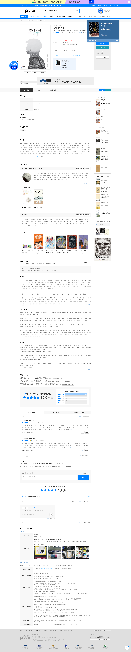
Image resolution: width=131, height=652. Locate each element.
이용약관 (30, 630)
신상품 (34, 16)
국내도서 (26, 20)
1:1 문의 (51, 568)
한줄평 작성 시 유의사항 (88, 473)
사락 (55, 16)
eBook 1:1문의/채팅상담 (104, 637)
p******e (32, 440)
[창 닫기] (74, 59)
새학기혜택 (81, 16)
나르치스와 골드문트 (105, 210)
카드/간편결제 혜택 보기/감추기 (76, 50)
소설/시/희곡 (33, 20)
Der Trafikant (84, 30)
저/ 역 (59, 30)
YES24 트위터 (98, 630)
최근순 (79, 416)
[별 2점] (25, 473)
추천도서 (104, 16)
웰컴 (22, 20)
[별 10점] (32, 473)
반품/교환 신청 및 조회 (44, 568)
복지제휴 (65, 630)
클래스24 (64, 16)
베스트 (30, 16)
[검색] (77, 11)
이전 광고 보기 (109, 13)
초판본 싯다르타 (104, 165)
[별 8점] (30, 473)
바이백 (42, 16)
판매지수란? (77, 32)
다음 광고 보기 (110, 13)
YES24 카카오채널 (95, 630)
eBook (55, 55)
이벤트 (38, 16)
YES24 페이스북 (96, 630)
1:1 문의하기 (93, 639)
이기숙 (62, 30)
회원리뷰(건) (67, 32)
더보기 (107, 128)
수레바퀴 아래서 (104, 156)
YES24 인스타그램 (100, 630)
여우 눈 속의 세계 (49, 250)
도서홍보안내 (51, 630)
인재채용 (26, 630)
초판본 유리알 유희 (105, 194)
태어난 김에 (64, 64)
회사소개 (21, 630)
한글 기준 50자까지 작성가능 (29, 476)
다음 (29, 416)
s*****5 (47, 518)
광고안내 (56, 630)
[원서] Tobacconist (104, 107)
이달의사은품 (94, 16)
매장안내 (46, 16)
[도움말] (58, 42)
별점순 (87, 416)
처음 (23, 416)
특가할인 (99, 16)
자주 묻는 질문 (100, 639)
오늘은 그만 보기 (91, 40)
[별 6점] (29, 473)
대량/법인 (109, 16)
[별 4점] (27, 473)
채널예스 (52, 16)
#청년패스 (23, 130)
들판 (23, 206)
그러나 (67, 30)
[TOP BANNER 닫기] (129, 2)
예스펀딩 (59, 16)
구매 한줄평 (75, 501)
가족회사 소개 (106, 630)
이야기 (97, 226)
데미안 (102, 139)
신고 (43, 422)
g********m (32, 422)
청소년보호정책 (44, 630)
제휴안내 (61, 630)
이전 (25, 416)
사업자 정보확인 (61, 639)
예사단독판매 (87, 16)
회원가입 (94, 5)
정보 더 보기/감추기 (63, 32)
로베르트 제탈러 (56, 30)
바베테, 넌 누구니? (60, 250)
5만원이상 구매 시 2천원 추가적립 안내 (76, 44)
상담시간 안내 (107, 639)
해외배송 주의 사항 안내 (102, 52)
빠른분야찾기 (24, 16)
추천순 (83, 416)
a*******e (98, 224)
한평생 (35, 206)
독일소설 (41, 20)
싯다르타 (103, 130)
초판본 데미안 (104, 148)
